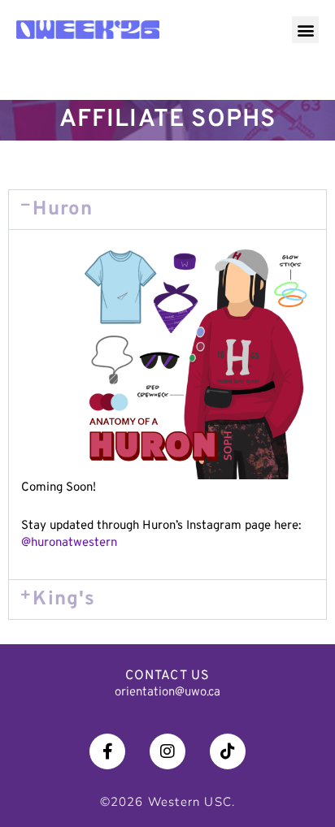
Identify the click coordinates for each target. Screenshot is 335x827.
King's (64, 599)
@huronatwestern (69, 543)
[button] (305, 29)
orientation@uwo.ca (167, 692)
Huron (63, 209)
